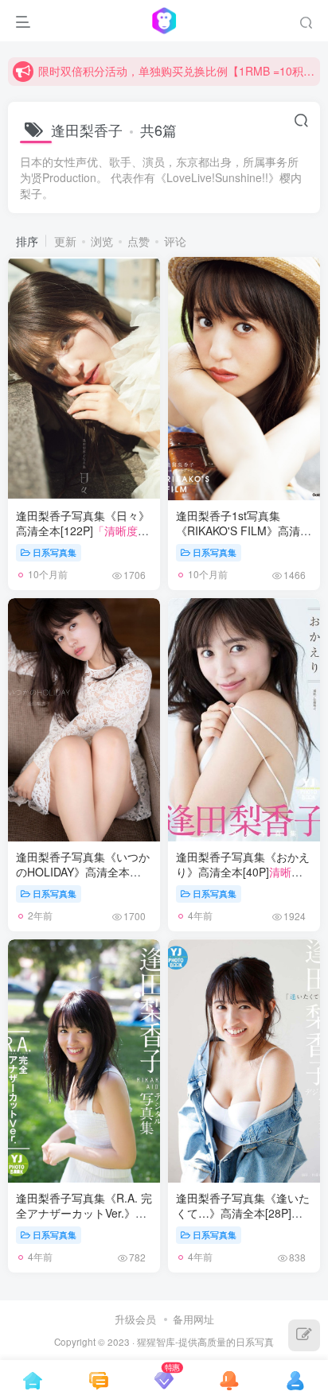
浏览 (102, 241)
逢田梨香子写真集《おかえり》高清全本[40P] (244, 872)
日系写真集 (54, 552)
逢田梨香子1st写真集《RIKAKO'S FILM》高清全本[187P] (243, 538)
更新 (65, 241)
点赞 (138, 241)
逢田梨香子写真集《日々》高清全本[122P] (83, 538)
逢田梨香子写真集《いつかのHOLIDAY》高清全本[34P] (83, 880)
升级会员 (135, 1319)
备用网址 (193, 1319)
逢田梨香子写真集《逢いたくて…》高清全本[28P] (243, 1221)
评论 (175, 241)
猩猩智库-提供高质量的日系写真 (205, 1341)
